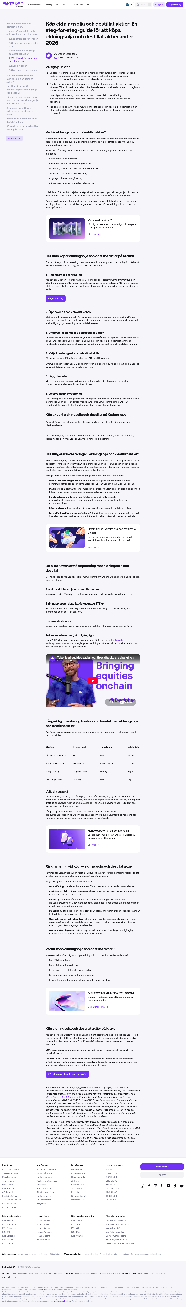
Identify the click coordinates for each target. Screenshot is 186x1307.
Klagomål (41, 1203)
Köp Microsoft (43, 1239)
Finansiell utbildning (116, 1216)
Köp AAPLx (76, 1228)
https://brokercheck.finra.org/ (62, 1097)
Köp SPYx (75, 1232)
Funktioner (8, 1165)
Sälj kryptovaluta (10, 1173)
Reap (115, 1273)
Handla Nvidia (43, 1220)
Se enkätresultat (96, 1006)
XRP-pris (75, 1181)
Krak (140, 1273)
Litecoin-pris (77, 1192)
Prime (146, 1273)
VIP (50, 1273)
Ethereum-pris (78, 1173)
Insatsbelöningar (10, 1196)
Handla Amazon (44, 1232)
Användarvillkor (91, 1254)
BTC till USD (111, 1169)
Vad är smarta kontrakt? (117, 1224)
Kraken (13, 1273)
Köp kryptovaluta (10, 1169)
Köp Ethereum (9, 1224)
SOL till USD (111, 1184)
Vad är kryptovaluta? (116, 1220)
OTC (152, 1273)
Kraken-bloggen (44, 1177)
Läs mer (92, 234)
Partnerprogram (44, 1188)
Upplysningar (124, 1254)
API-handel (7, 1192)
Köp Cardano (8, 1235)
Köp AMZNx (77, 1235)
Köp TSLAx (76, 1224)
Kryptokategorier (79, 1196)
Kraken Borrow (9, 1203)
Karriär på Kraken (45, 1173)
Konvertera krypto (115, 1165)
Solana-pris (76, 1188)
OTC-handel (8, 1184)
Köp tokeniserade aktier (83, 1216)
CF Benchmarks (105, 1273)
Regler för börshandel (108, 1254)
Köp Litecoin (8, 1243)
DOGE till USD (112, 1188)
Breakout (43, 1273)
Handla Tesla (43, 1224)
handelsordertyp (63, 381)
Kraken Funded (9, 1207)
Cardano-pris (77, 1184)
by (8, 1267)
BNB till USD (111, 1181)
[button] (35, 4)
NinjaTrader (33, 1273)
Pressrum (41, 1184)
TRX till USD (111, 1196)
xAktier (94, 1273)
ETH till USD (111, 1173)
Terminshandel (9, 1181)
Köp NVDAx (76, 1220)
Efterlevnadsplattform (73, 1254)
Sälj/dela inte (55, 1254)
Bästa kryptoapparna (116, 1235)
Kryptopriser (78, 1165)
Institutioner (8, 1188)
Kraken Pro (22, 1273)
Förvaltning (160, 1273)
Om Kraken (43, 1165)
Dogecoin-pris (78, 1177)
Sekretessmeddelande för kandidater (146, 1254)
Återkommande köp (11, 1199)
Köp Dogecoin (9, 1228)
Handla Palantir (44, 1235)
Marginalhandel (9, 1177)
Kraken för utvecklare (47, 1181)
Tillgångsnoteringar (46, 1192)
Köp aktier (43, 1216)
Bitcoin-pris (76, 1169)
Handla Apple (43, 1228)
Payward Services (82, 1273)
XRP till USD (111, 1177)
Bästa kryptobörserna (116, 1239)
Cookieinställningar (40, 1254)
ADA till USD (111, 1192)
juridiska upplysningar (62, 1301)
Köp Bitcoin (7, 1220)
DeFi (70, 646)
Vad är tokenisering (115, 1232)
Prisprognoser (77, 1199)
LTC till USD (111, 1199)
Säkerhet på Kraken (46, 1169)
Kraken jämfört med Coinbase (120, 1243)
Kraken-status (44, 1196)
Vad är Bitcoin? (113, 1228)
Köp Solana (7, 1239)
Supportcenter (44, 1199)
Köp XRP (6, 1232)
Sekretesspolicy (24, 1254)
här (43, 1289)
